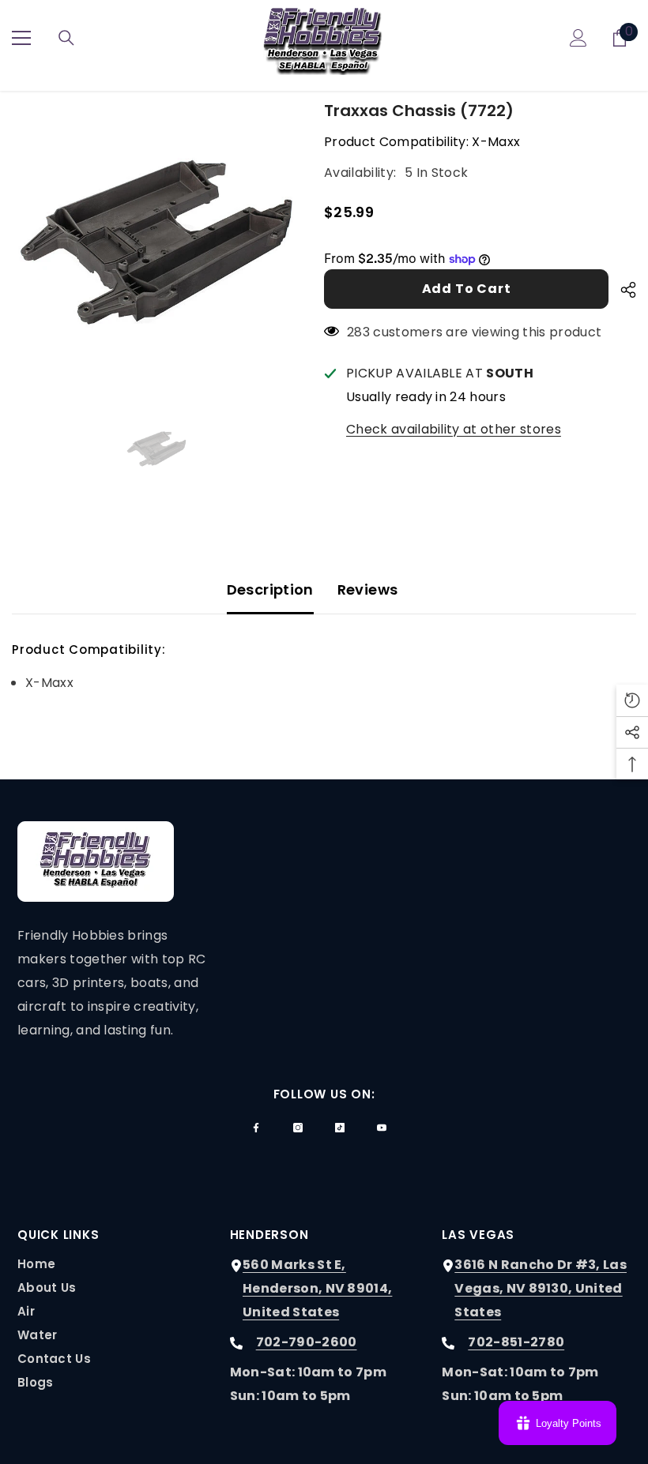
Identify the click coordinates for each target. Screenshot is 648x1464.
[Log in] (578, 38)
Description (270, 589)
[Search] (66, 37)
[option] (156, 243)
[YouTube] (382, 1128)
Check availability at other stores (453, 429)
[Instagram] (298, 1128)
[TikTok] (340, 1128)
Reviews (367, 589)
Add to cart (466, 289)
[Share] (622, 290)
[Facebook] (256, 1128)
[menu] (21, 37)
